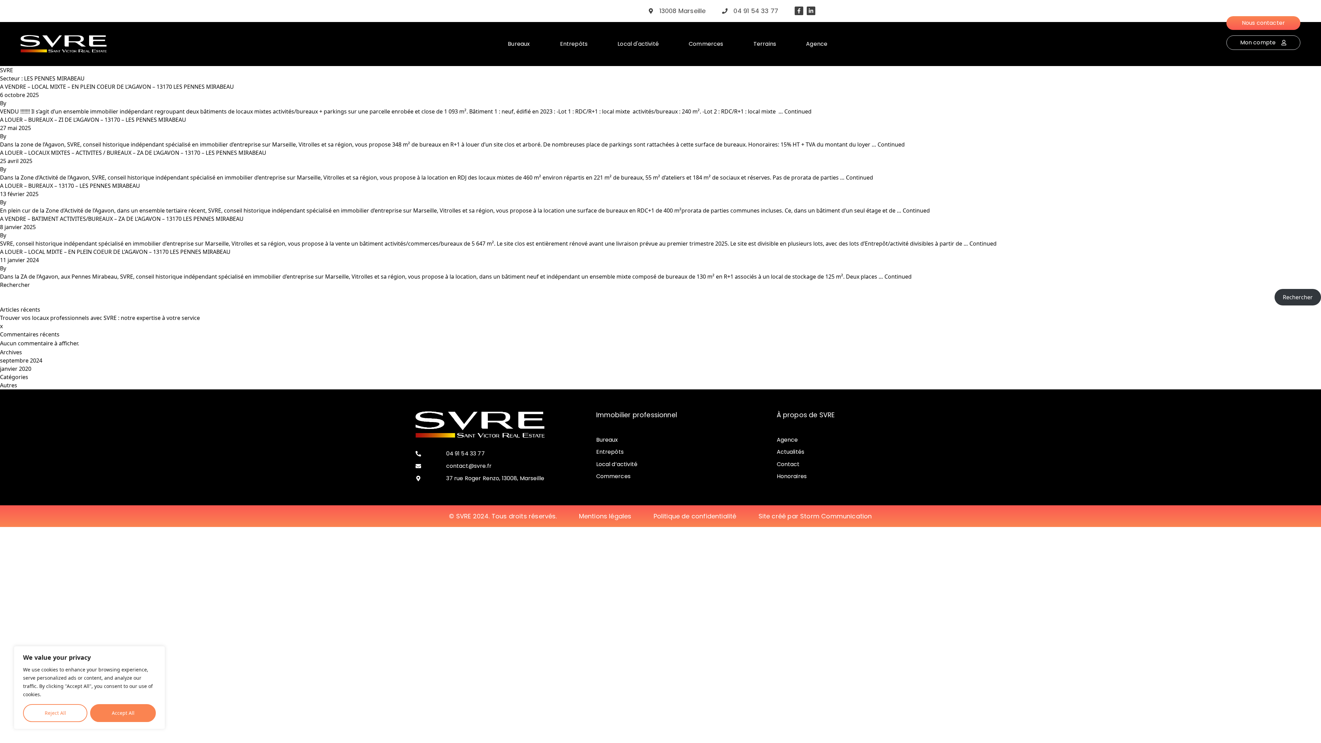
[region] (89, 687)
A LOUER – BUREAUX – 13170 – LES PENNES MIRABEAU (70, 186)
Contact (788, 464)
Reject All (55, 713)
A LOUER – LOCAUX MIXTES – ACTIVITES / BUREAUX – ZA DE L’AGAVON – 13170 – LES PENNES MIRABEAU (133, 153)
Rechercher (15, 285)
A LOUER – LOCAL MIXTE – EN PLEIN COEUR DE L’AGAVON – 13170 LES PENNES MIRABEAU (115, 252)
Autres (8, 385)
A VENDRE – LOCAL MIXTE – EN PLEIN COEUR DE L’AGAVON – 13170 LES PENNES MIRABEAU (117, 86)
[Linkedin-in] (811, 11)
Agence (787, 440)
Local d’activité (617, 464)
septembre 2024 (21, 360)
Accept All (123, 713)
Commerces (613, 476)
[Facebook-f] (799, 11)
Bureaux (607, 440)
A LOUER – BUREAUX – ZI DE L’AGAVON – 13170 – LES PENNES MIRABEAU (93, 119)
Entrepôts (610, 452)
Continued (798, 111)
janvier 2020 (15, 369)
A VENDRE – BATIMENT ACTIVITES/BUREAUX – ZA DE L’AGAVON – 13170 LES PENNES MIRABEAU (122, 219)
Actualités (791, 452)
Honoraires (792, 476)
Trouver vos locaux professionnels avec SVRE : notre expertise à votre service (100, 318)
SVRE (6, 70)
